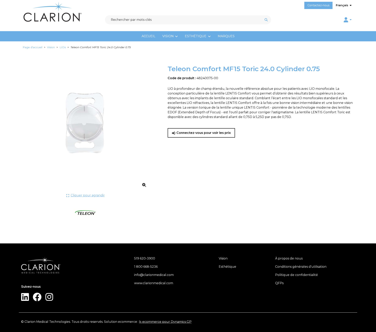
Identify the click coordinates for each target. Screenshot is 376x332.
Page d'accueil (32, 47)
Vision (168, 36)
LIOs (63, 47)
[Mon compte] (347, 19)
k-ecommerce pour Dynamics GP (165, 322)
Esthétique (195, 36)
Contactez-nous (318, 5)
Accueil (148, 36)
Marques (226, 36)
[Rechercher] (266, 19)
